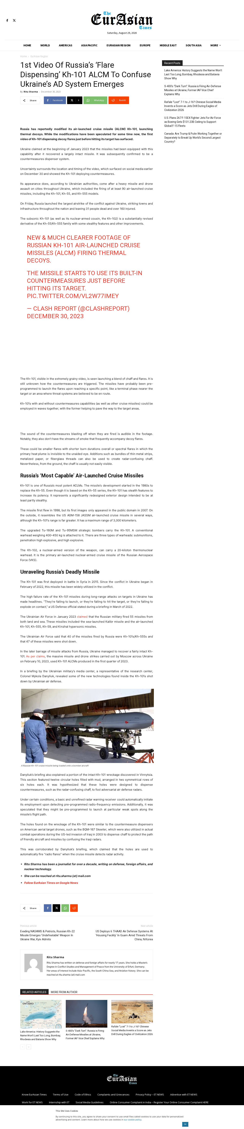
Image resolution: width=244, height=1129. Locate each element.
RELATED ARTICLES (34, 992)
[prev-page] (22, 1047)
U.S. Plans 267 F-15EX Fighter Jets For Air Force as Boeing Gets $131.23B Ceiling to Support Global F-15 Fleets (192, 121)
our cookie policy (132, 1119)
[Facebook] (7, 20)
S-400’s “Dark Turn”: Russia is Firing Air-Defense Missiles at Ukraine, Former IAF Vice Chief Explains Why (85, 1034)
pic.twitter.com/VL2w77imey (73, 296)
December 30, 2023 (55, 316)
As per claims (35, 656)
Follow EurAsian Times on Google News (51, 883)
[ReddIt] (74, 908)
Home (23, 56)
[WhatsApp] (65, 908)
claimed (82, 616)
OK (185, 1124)
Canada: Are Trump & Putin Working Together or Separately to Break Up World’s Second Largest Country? (193, 137)
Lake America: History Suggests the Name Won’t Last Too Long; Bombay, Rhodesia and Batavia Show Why (40, 1035)
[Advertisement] (86, 117)
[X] (14, 20)
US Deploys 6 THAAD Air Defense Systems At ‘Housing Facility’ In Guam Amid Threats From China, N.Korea (124, 935)
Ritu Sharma (31, 91)
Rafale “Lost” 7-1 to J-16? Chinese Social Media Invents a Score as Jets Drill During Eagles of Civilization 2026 (132, 1030)
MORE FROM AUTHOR (64, 992)
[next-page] (28, 1047)
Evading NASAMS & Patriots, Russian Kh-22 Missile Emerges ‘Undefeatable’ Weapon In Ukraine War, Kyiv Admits (47, 935)
